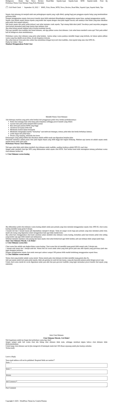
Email (8, 369)
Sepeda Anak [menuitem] (73, 1)
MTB (58, 7)
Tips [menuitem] (27, 1)
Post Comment (11, 388)
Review (68, 7)
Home (53, 7)
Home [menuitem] (21, 1)
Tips (101, 7)
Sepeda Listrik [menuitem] (92, 1)
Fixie (48, 7)
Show (21, 42)
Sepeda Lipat (84, 7)
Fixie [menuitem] (102, 1)
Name (8, 362)
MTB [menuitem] (82, 1)
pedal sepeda (32, 260)
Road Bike (75, 7)
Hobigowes (10, 1)
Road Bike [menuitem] (50, 1)
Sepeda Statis (94, 7)
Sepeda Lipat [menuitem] (61, 1)
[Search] (106, 1)
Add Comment (11, 381)
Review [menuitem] (41, 1)
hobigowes (14, 32)
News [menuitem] (33, 1)
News (62, 7)
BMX (43, 7)
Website (8, 375)
